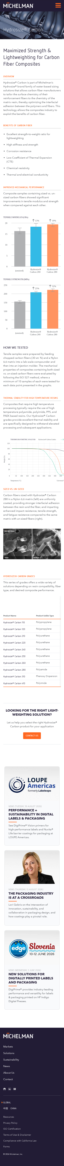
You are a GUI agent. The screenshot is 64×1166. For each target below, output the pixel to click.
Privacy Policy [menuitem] (10, 1122)
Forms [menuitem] (6, 1146)
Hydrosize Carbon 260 (14, 662)
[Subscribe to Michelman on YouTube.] (16, 1089)
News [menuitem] (6, 1066)
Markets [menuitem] (8, 1046)
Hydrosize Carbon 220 (14, 642)
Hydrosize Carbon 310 (14, 676)
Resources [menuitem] (8, 1116)
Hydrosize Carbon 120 (14, 629)
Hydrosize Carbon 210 (14, 636)
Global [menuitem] (7, 1102)
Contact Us (32, 735)
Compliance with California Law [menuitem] (19, 1140)
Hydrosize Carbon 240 (14, 649)
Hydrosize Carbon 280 (14, 669)
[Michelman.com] (23, 7)
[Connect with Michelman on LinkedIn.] (10, 1089)
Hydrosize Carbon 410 (14, 683)
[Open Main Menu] (58, 6)
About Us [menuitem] (8, 1072)
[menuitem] (7, 1108)
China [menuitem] (13, 1108)
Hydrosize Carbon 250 (14, 656)
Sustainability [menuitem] (11, 1059)
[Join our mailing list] (5, 1089)
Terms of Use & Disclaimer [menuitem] (17, 1134)
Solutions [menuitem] (8, 1053)
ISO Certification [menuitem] (12, 1128)
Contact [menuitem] (8, 1079)
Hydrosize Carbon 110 (14, 622)
